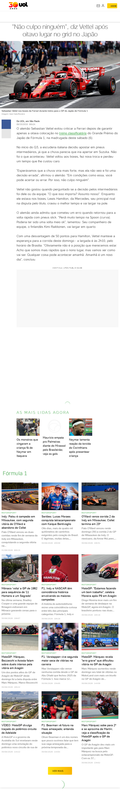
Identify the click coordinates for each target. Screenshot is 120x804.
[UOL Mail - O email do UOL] (98, 6)
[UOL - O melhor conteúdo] (18, 5)
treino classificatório (73, 133)
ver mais (57, 771)
